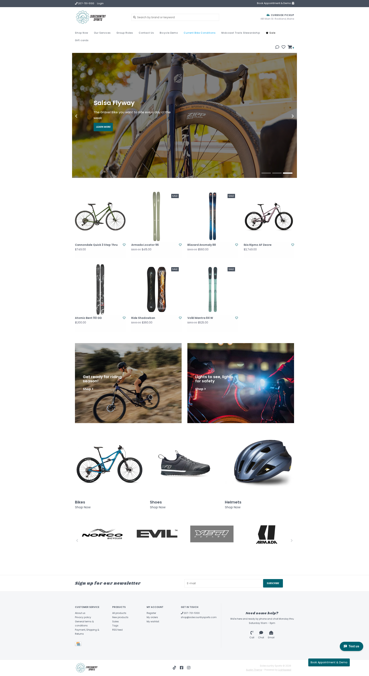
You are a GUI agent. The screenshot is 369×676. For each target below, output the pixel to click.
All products (119, 613)
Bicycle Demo (169, 32)
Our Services (102, 32)
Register (151, 613)
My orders (152, 617)
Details (103, 124)
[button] (277, 47)
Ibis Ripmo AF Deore (258, 245)
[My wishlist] (283, 47)
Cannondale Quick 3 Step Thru (96, 245)
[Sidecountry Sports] (100, 17)
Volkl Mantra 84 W (200, 318)
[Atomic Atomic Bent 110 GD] (100, 289)
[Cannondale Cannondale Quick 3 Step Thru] (100, 216)
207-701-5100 (191, 613)
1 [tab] (266, 173)
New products (120, 617)
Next (284, 116)
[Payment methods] (79, 644)
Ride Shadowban (143, 318)
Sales (115, 621)
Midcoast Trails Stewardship (240, 32)
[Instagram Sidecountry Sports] (188, 668)
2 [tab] (277, 173)
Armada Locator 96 (145, 245)
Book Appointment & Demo (329, 662)
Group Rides (124, 32)
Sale (272, 32)
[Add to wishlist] (124, 245)
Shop (87, 389)
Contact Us (146, 32)
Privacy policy (83, 617)
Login (100, 3)
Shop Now (81, 32)
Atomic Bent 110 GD (88, 318)
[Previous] (77, 540)
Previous (84, 116)
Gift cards (82, 40)
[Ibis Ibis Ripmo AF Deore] (269, 216)
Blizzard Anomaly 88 (201, 245)
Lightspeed (284, 669)
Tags (115, 625)
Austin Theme (254, 669)
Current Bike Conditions (200, 32)
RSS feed (117, 629)
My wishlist (153, 621)
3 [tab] (288, 173)
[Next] (292, 540)
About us (80, 613)
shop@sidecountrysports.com (199, 617)
